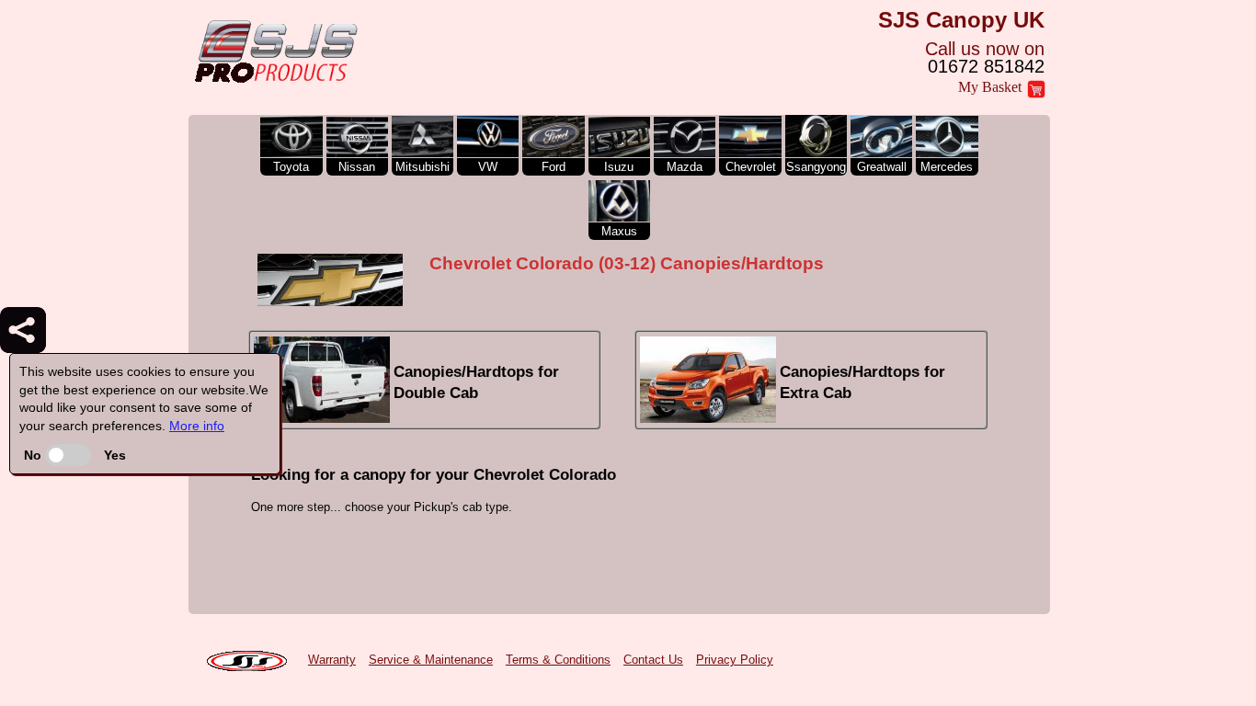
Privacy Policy (734, 659)
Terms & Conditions (558, 659)
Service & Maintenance (431, 659)
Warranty (332, 659)
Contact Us (653, 659)
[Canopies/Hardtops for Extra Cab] (811, 419)
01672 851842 (986, 66)
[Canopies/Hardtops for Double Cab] (426, 419)
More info (196, 425)
